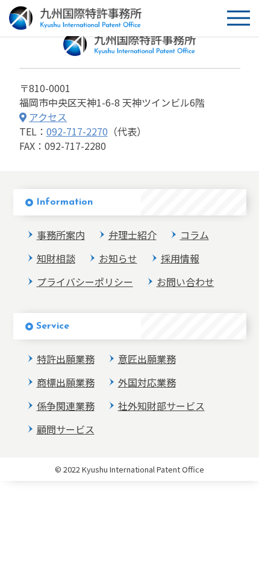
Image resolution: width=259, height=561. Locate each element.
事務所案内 (61, 235)
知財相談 (56, 258)
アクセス (48, 117)
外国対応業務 (147, 382)
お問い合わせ (185, 281)
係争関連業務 (66, 405)
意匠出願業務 (147, 359)
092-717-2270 (77, 131)
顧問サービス (66, 429)
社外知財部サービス (161, 405)
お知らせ (118, 258)
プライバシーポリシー (85, 281)
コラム (194, 235)
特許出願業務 (66, 359)
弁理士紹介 (132, 235)
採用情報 (180, 258)
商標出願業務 (66, 382)
